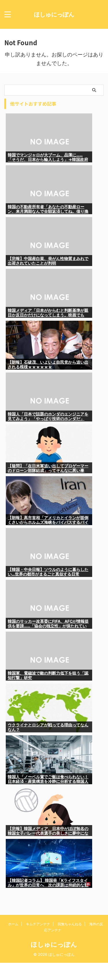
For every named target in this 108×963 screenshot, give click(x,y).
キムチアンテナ (38, 924)
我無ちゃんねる (70, 924)
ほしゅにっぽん (54, 14)
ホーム (13, 924)
